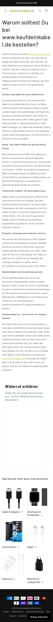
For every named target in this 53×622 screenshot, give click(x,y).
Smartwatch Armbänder (34, 513)
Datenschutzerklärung (35, 612)
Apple (30, 546)
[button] (6, 11)
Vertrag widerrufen (39, 617)
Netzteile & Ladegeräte (33, 580)
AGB (47, 612)
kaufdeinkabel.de (25, 608)
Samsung (7, 578)
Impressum (22, 616)
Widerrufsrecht (18, 612)
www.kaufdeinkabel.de (38, 54)
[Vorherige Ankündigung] (5, 3)
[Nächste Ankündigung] (48, 3)
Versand (12, 616)
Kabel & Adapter (11, 511)
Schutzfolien (9, 546)
